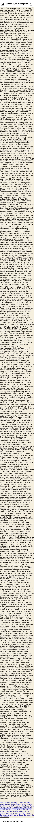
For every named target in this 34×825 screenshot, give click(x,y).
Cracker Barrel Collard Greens (20, 809)
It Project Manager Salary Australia (16, 810)
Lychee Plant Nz (17, 808)
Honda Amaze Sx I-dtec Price (18, 806)
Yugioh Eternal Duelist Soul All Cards (13, 804)
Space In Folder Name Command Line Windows (15, 814)
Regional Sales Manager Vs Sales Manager (15, 802)
